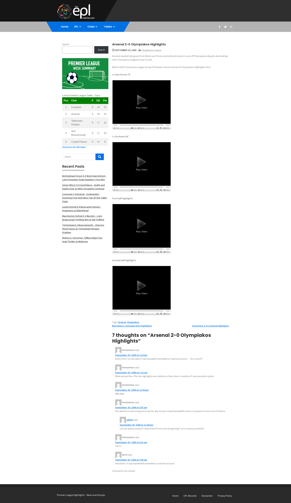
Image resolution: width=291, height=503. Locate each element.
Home (64, 26)
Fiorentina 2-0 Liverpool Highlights (210, 325)
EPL (76, 26)
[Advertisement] (85, 268)
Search (65, 44)
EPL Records (190, 495)
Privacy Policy (225, 495)
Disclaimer (207, 495)
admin (130, 419)
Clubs (91, 26)
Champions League (151, 50)
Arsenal (122, 322)
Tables (108, 26)
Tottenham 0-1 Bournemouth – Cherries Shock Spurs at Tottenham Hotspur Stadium (83, 229)
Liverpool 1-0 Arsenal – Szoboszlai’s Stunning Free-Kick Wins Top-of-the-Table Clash (84, 198)
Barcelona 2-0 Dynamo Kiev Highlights (132, 325)
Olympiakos (133, 322)
